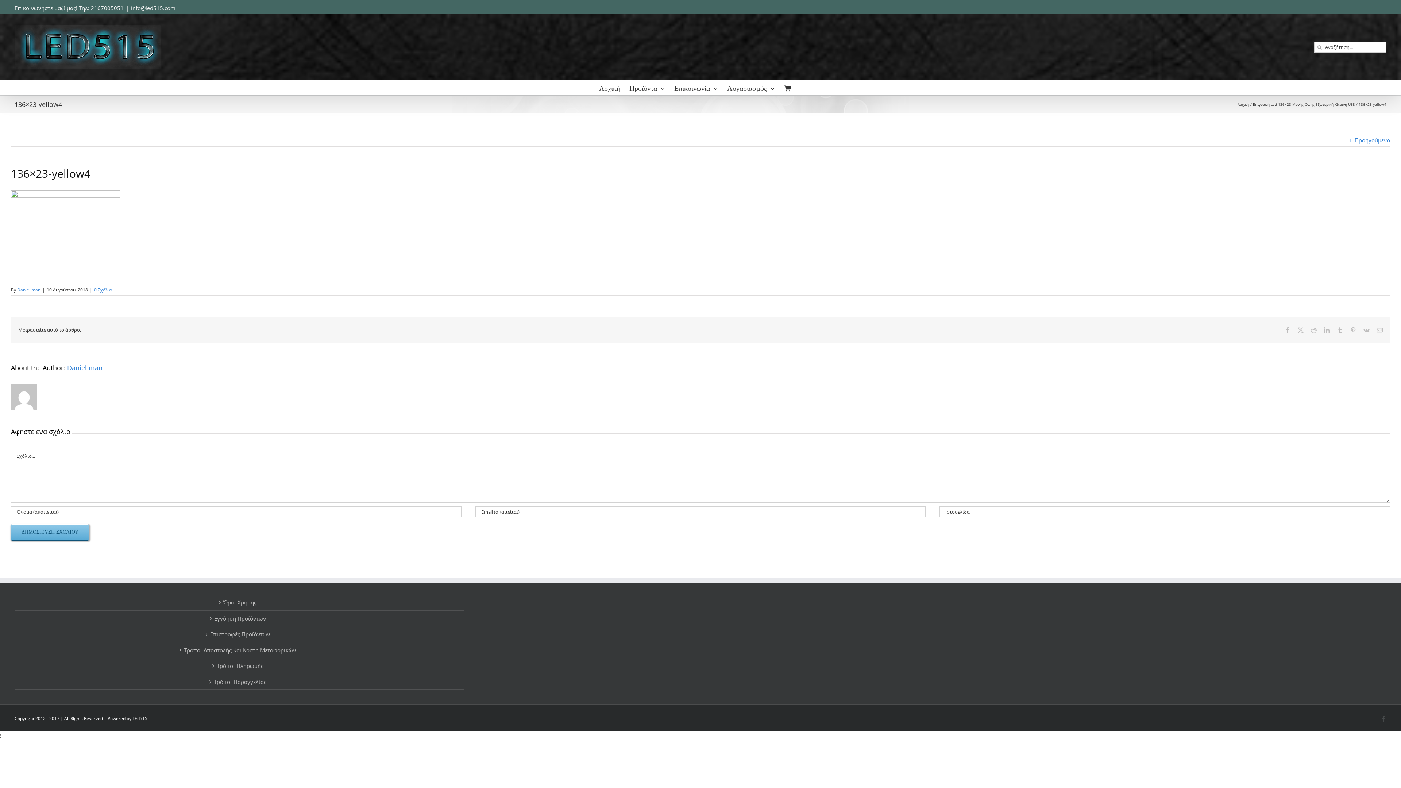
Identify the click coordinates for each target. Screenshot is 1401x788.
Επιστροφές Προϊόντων (240, 634)
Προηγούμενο (1372, 140)
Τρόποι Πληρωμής (240, 665)
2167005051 (107, 8)
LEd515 (139, 718)
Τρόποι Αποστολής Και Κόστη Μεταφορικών (240, 650)
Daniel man (28, 290)
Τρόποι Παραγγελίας (240, 681)
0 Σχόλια (103, 290)
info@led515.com (153, 8)
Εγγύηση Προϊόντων (240, 618)
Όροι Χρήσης (239, 602)
